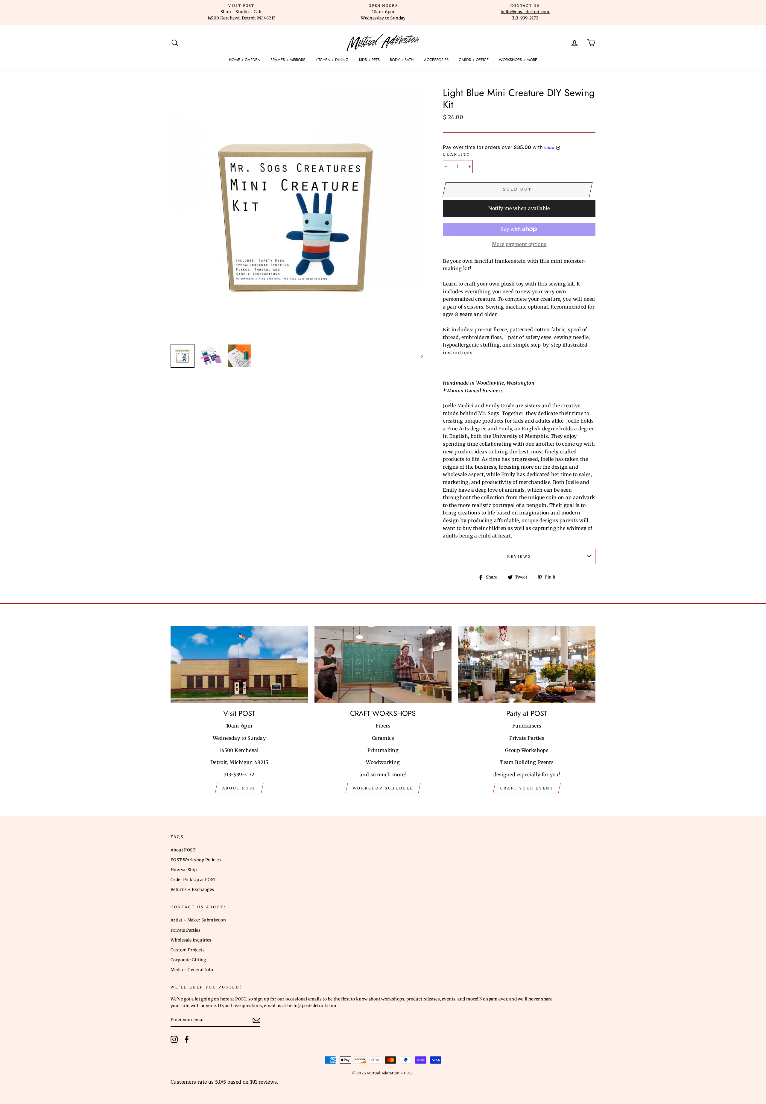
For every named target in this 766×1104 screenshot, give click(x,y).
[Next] (419, 356)
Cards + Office (474, 60)
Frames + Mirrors (287, 60)
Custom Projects (188, 950)
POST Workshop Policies (196, 859)
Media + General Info (192, 969)
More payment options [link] (519, 244)
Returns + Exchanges (192, 889)
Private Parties (185, 930)
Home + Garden (244, 60)
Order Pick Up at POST (193, 879)
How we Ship (184, 869)
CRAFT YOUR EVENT (527, 788)
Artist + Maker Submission (198, 920)
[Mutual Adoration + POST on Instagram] (174, 1039)
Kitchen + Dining (332, 60)
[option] (241, 12)
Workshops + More (518, 60)
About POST (183, 850)
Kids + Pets (369, 60)
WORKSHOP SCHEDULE (383, 788)
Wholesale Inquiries (191, 940)
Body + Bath (402, 60)
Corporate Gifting (188, 959)
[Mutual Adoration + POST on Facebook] (186, 1039)
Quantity (456, 154)
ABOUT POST (239, 788)
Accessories (436, 60)
